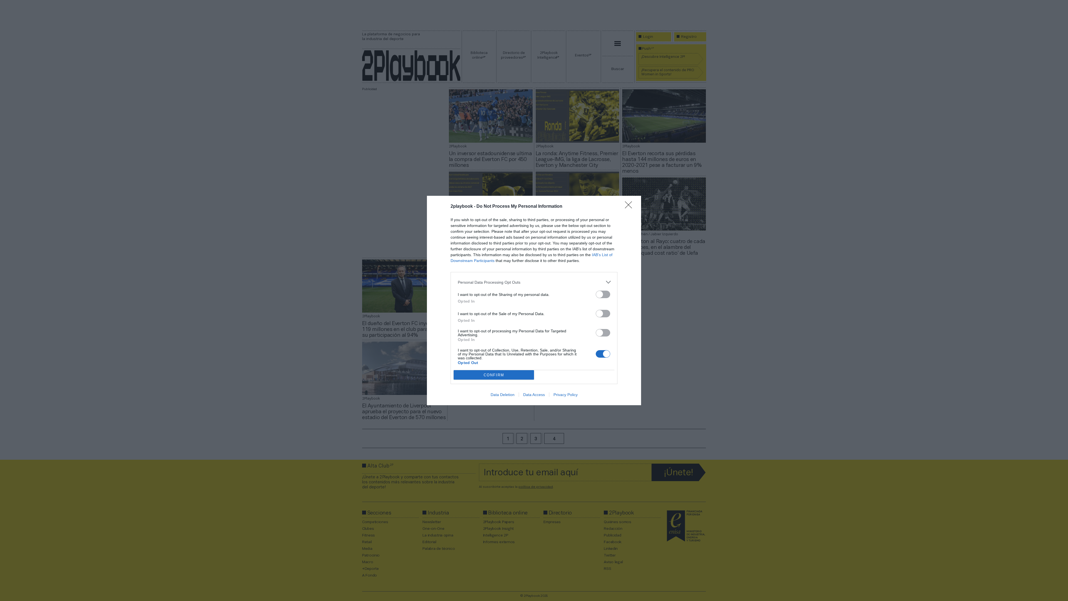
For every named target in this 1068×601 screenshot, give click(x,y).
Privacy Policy (565, 394)
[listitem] (534, 282)
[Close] (630, 206)
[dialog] (534, 300)
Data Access (534, 394)
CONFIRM (494, 375)
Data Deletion (503, 394)
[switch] (603, 294)
